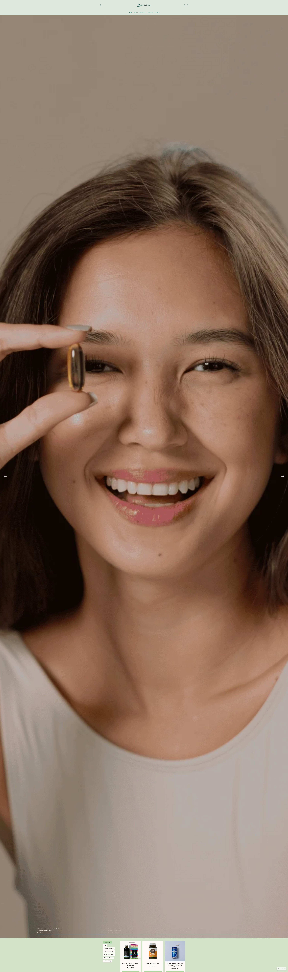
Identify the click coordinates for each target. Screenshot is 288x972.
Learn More (111, 932)
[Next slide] (282, 476)
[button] (100, 5)
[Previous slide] (5, 476)
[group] (144, 476)
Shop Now (40, 932)
